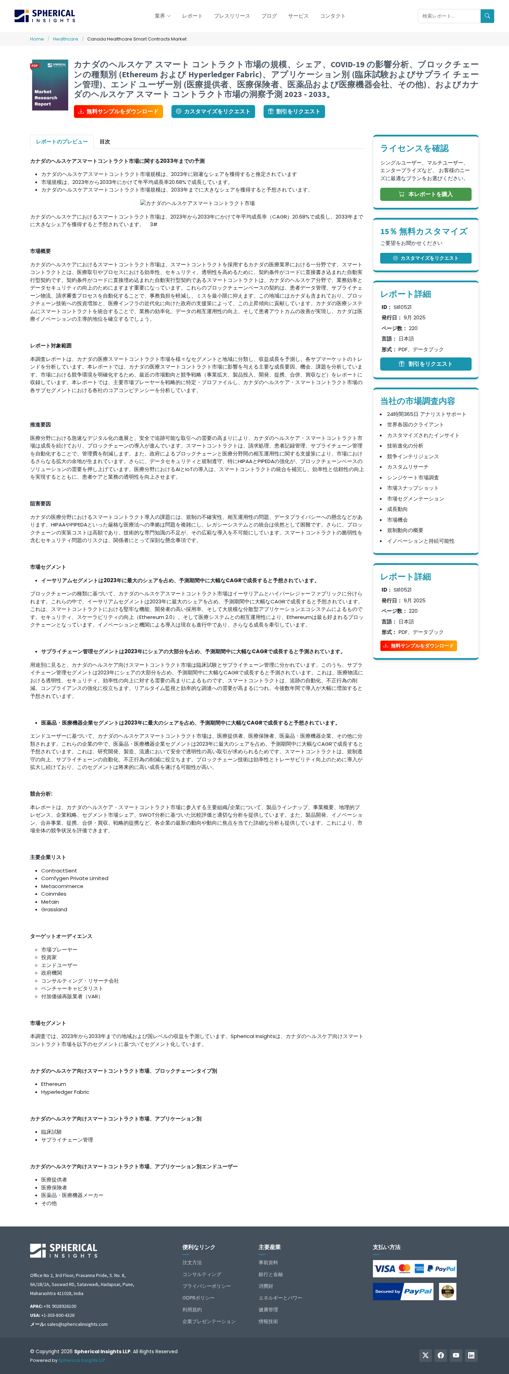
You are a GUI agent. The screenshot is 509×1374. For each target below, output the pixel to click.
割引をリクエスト (298, 111)
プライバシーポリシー (206, 1286)
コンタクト (333, 15)
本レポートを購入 (430, 194)
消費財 (266, 1286)
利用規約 (192, 1309)
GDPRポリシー (198, 1297)
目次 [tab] (105, 141)
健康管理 (268, 1309)
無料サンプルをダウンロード (123, 111)
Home (37, 39)
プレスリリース (232, 15)
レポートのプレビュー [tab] (62, 141)
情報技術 (268, 1321)
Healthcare (65, 39)
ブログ (269, 15)
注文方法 (192, 1262)
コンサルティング (201, 1274)
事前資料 (268, 1262)
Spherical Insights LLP (82, 1360)
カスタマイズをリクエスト (217, 111)
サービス (298, 15)
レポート (192, 15)
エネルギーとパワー (280, 1297)
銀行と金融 (271, 1274)
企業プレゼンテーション (209, 1321)
